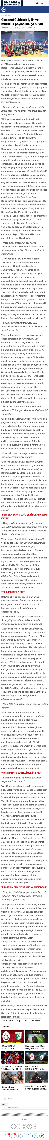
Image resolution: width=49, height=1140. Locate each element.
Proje (19, 1021)
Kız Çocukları (8, 1021)
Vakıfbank (36, 1021)
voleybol (6, 1026)
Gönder (5, 1104)
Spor (26, 1021)
